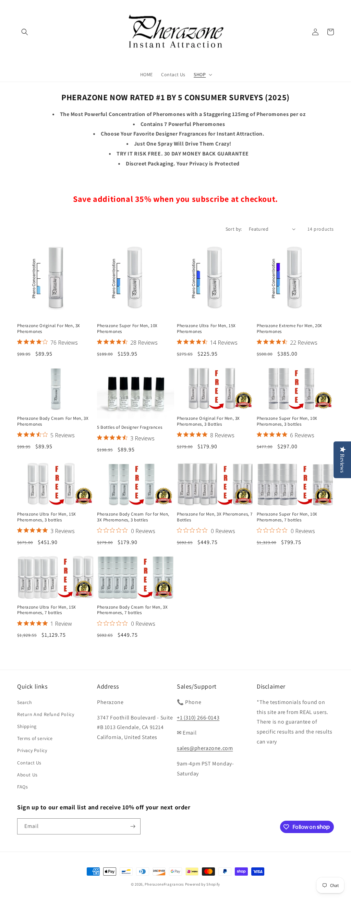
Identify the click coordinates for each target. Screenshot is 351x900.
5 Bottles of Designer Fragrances (129, 427)
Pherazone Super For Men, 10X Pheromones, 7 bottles (287, 517)
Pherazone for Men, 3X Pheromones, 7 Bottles (215, 517)
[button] (24, 31)
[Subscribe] (132, 826)
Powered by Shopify (202, 884)
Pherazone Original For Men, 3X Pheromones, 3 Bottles (208, 421)
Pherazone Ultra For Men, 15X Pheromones (206, 328)
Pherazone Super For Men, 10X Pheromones (127, 328)
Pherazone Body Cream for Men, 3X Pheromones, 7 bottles (132, 610)
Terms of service (35, 738)
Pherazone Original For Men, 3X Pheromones (48, 328)
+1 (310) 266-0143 (198, 717)
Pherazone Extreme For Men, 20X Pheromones (289, 328)
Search (24, 702)
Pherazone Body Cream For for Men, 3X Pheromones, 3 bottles (133, 517)
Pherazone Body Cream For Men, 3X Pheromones (52, 421)
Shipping (27, 726)
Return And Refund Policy (45, 714)
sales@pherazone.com (205, 748)
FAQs (22, 787)
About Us (27, 775)
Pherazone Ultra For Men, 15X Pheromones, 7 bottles (46, 610)
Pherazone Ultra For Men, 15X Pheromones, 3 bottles (46, 517)
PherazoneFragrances (164, 884)
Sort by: (234, 229)
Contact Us (29, 763)
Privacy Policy (32, 750)
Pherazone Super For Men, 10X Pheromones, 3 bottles (287, 421)
